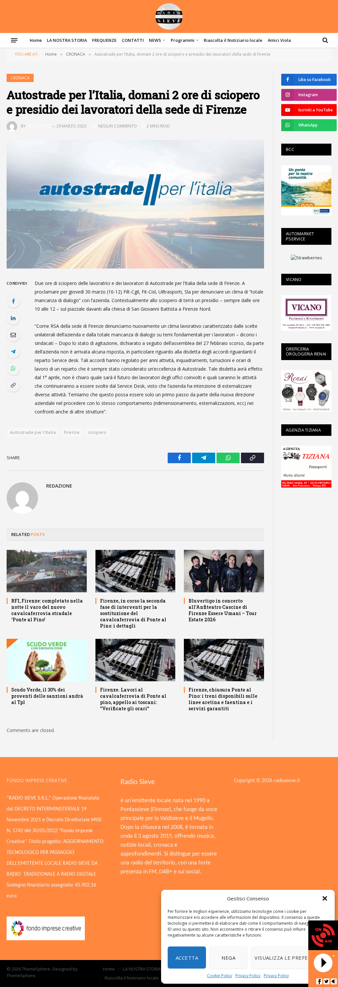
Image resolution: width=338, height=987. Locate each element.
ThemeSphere (21, 975)
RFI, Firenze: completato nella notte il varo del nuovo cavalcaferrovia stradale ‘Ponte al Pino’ (47, 610)
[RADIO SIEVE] (169, 16)
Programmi (182, 40)
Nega (228, 957)
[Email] (13, 334)
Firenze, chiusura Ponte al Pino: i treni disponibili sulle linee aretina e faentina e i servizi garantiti (222, 699)
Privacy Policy (247, 975)
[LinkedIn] (13, 317)
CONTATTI (133, 40)
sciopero (97, 432)
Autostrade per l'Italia (33, 432)
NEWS (155, 40)
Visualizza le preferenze (289, 957)
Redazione (38, 126)
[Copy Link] (13, 385)
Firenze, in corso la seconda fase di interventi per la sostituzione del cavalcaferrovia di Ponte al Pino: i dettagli (133, 613)
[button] (324, 898)
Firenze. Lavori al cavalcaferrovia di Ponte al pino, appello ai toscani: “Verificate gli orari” (133, 699)
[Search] (324, 40)
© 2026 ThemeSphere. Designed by (42, 969)
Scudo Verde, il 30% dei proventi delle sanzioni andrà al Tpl (47, 696)
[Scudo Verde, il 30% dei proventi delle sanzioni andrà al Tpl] (47, 660)
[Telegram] (13, 351)
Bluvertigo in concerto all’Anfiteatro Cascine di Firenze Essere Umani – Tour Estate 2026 (222, 610)
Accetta (187, 957)
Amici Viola (279, 40)
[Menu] (14, 40)
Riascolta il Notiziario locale (233, 40)
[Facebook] (13, 301)
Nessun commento (117, 126)
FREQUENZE (104, 40)
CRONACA (20, 78)
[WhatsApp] (13, 368)
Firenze (72, 432)
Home (36, 40)
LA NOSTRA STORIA (67, 40)
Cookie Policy (219, 975)
